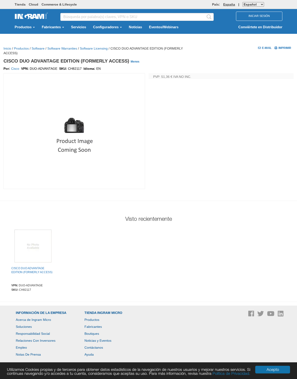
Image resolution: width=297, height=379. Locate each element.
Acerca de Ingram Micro (33, 320)
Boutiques (91, 333)
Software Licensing (94, 48)
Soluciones (24, 326)
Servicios (78, 27)
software (38, 48)
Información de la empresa (41, 313)
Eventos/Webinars (163, 27)
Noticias (135, 27)
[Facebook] (251, 315)
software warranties (62, 48)
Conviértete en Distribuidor (260, 27)
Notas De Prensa (28, 354)
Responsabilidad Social (33, 333)
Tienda (20, 4)
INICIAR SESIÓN (259, 16)
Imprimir (284, 48)
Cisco (15, 68)
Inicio (7, 48)
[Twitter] (261, 315)
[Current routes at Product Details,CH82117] (33, 247)
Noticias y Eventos (97, 340)
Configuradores (106, 27)
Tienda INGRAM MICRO (103, 313)
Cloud (33, 4)
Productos (23, 27)
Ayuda (89, 354)
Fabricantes (52, 27)
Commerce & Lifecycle (59, 4)
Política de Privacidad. (231, 373)
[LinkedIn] (281, 315)
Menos (135, 61)
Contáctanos (93, 347)
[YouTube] (271, 315)
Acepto (273, 369)
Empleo (21, 347)
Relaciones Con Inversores (35, 340)
